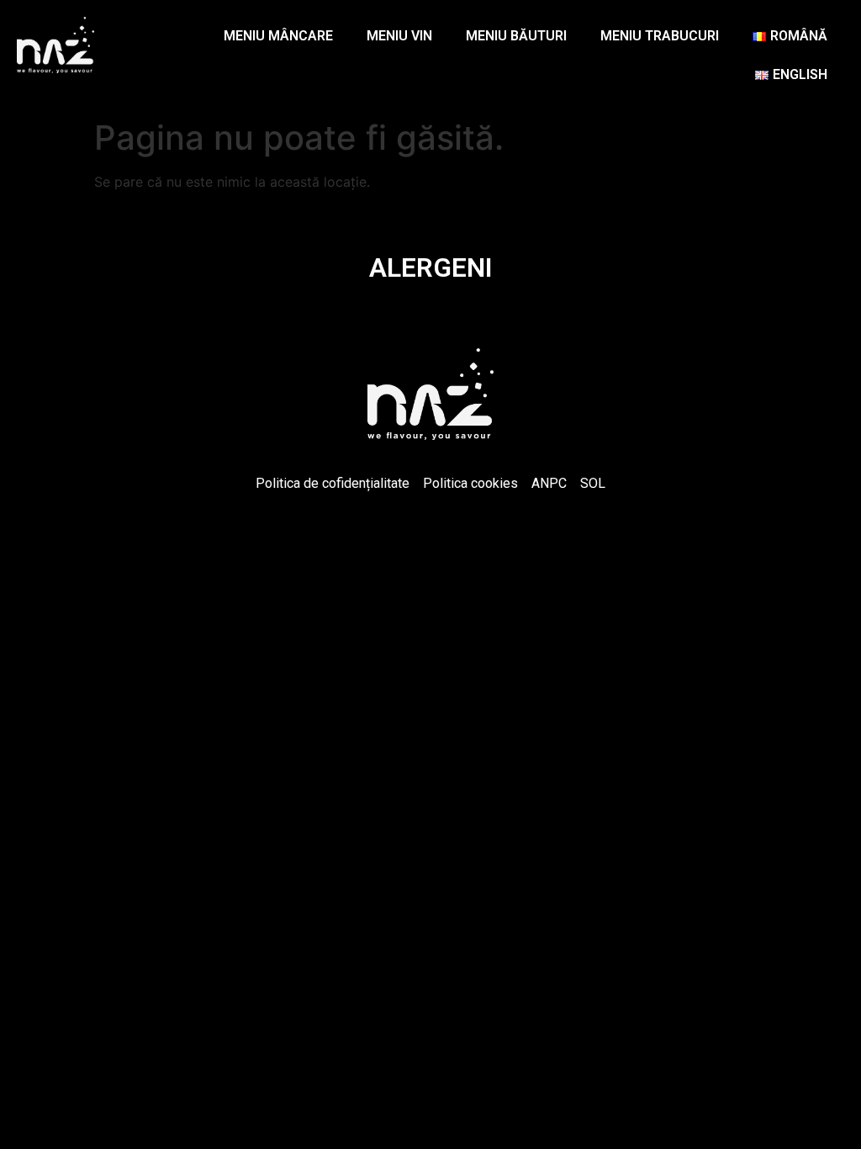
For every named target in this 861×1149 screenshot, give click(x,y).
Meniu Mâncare (278, 36)
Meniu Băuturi (516, 36)
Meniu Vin (399, 36)
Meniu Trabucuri (659, 36)
